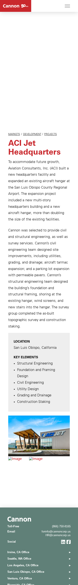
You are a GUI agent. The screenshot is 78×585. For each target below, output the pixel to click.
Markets (14, 134)
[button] (67, 6)
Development (32, 134)
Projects (50, 134)
